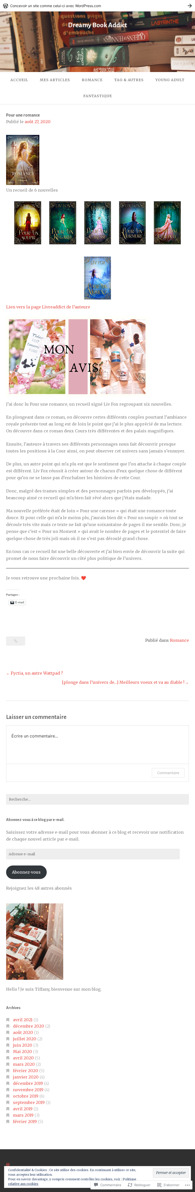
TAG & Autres (129, 80)
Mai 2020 (22, 1051)
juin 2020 (22, 1045)
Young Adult (170, 80)
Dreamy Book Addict (97, 25)
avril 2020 (23, 1057)
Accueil (19, 80)
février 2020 (25, 1070)
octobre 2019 (25, 1096)
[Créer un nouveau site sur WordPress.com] (97, 5)
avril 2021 (22, 1019)
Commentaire (168, 773)
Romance (92, 80)
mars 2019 (23, 1115)
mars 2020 (24, 1064)
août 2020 (23, 1032)
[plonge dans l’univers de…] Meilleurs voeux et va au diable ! (123, 682)
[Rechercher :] (97, 799)
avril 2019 (22, 1108)
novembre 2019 (28, 1089)
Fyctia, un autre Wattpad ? (37, 673)
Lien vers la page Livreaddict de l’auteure (48, 306)
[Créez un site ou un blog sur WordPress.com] (8, 1164)
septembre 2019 (29, 1102)
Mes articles (55, 80)
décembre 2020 (28, 1026)
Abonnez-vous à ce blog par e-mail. (35, 820)
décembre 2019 (28, 1083)
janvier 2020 (26, 1077)
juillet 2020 (24, 1038)
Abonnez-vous (26, 872)
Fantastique (97, 96)
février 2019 (25, 1121)
